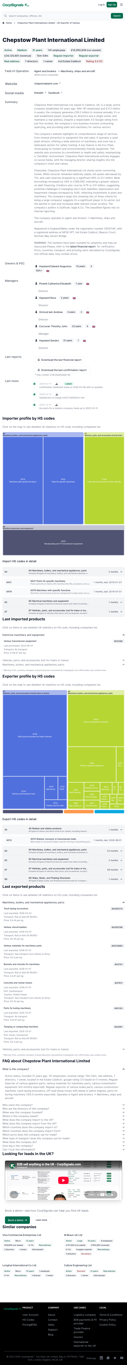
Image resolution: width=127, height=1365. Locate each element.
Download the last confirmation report (64, 370)
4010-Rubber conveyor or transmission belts (53, 839)
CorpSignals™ (28, 1356)
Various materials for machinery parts (23, 945)
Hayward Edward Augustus (55, 266)
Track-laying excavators (16, 908)
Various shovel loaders (15, 927)
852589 (118, 641)
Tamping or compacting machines (21, 1026)
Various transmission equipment (20, 641)
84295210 (117, 908)
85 (5, 602)
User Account (30, 1314)
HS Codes (28, 1319)
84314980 (117, 945)
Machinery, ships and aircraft (78, 71)
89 (5, 879)
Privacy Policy (107, 1319)
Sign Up (112, 4)
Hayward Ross (47, 297)
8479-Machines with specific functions (50, 590)
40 (5, 829)
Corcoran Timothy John (53, 326)
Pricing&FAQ (29, 1324)
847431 (119, 983)
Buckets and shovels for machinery (22, 964)
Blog (50, 1334)
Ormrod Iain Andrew (51, 312)
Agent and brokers (45, 71)
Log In (101, 4)
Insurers (78, 1337)
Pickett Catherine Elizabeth (55, 283)
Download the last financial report (61, 360)
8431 (9, 582)
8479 (9, 591)
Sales (51, 1324)
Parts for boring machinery (17, 1008)
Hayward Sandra (49, 340)
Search (116, 15)
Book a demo (15, 1220)
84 (5, 571)
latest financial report (83, 246)
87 (5, 611)
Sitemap (91, 1358)
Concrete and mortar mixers (18, 982)
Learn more (41, 1220)
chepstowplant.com (46, 83)
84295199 (117, 927)
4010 (9, 840)
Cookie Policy (107, 1324)
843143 (118, 1008)
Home (9, 22)
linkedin (39, 92)
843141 (119, 964)
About (51, 1314)
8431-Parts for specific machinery (48, 581)
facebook (54, 92)
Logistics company (85, 1314)
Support (53, 1329)
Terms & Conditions (110, 1314)
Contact (52, 1319)
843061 (118, 1026)
